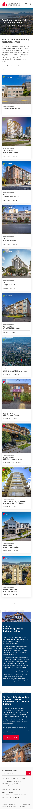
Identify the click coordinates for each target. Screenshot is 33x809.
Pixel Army (22, 806)
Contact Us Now (11, 737)
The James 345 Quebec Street (10, 284)
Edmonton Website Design (9, 806)
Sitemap (16, 798)
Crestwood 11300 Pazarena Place (11, 546)
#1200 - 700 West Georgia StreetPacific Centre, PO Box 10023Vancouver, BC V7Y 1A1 (11, 783)
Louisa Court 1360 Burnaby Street (11, 414)
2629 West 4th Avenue (11, 108)
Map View (23, 66)
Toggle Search (30, 4)
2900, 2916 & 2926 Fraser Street (15, 371)
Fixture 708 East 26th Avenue (11, 196)
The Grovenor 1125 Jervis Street (9, 240)
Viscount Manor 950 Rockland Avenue (11, 328)
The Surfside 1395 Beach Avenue (10, 152)
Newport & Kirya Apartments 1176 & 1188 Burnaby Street (14, 502)
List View (11, 66)
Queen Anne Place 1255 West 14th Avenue (11, 590)
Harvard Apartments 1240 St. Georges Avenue (12, 458)
